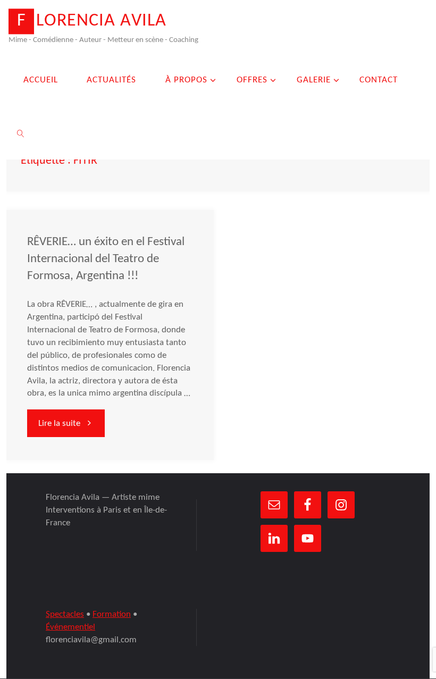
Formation (112, 614)
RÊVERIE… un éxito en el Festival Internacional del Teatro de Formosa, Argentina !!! (106, 259)
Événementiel (70, 627)
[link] (21, 133)
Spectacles (65, 614)
